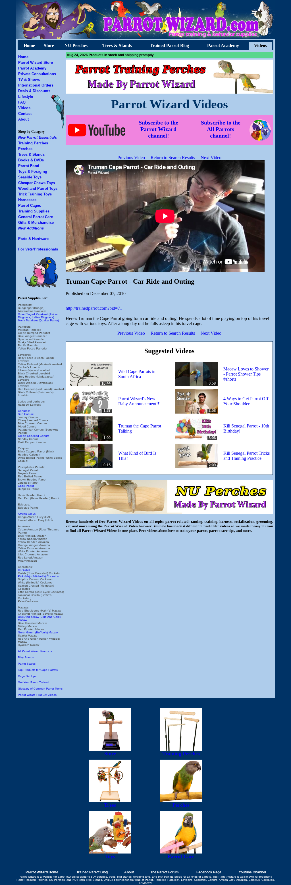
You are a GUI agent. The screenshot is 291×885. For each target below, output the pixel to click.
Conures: (24, 410)
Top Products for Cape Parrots (38, 669)
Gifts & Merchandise (36, 222)
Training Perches (33, 143)
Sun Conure (26, 414)
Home (29, 45)
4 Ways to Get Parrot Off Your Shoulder (245, 401)
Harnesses (27, 200)
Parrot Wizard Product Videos (37, 694)
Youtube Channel (252, 872)
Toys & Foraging (32, 171)
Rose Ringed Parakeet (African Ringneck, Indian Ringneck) (38, 316)
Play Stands (26, 657)
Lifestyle (25, 96)
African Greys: (27, 513)
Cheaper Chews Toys (36, 183)
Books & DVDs (31, 160)
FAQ (22, 102)
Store (49, 45)
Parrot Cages (29, 205)
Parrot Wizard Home (42, 872)
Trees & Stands (117, 45)
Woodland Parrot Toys (37, 188)
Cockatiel (24, 570)
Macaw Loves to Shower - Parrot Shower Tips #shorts (246, 374)
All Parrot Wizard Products (35, 651)
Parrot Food (28, 166)
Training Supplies (33, 211)
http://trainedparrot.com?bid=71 (94, 308)
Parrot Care (181, 856)
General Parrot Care (35, 217)
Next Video (211, 157)
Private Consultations (37, 74)
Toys (110, 856)
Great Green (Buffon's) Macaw (38, 632)
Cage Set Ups (27, 676)
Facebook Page (208, 872)
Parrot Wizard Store (35, 62)
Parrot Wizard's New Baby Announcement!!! (139, 401)
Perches (25, 149)
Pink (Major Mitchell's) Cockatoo (38, 576)
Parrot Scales (27, 663)
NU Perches (76, 45)
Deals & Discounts (34, 91)
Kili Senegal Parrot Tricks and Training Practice (246, 456)
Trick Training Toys (35, 194)
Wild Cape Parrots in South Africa (136, 374)
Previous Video (131, 157)
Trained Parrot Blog (169, 45)
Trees (110, 805)
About (23, 119)
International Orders (35, 85)
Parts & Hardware (33, 239)
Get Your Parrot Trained (33, 682)
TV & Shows (29, 79)
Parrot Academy (223, 45)
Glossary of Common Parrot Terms (40, 688)
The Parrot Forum (164, 872)
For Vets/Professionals (38, 249)
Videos (260, 45)
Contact (25, 113)
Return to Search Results (173, 157)
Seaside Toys (29, 177)
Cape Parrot (26, 485)
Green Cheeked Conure (33, 435)
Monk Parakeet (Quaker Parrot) (38, 320)
